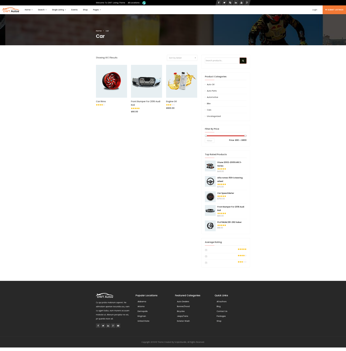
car (107, 30)
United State (143, 321)
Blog (219, 306)
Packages (221, 316)
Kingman (142, 316)
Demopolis (143, 311)
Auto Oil (210, 84)
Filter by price (212, 128)
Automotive (212, 97)
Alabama (142, 301)
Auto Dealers (183, 301)
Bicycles (181, 311)
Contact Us (222, 311)
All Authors (222, 301)
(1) (206, 250)
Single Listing (58, 9)
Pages (96, 9)
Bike (209, 103)
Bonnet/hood (183, 306)
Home (28, 9)
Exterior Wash (183, 321)
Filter (209, 140)
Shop (85, 9)
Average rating (213, 242)
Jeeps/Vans (182, 316)
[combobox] (182, 58)
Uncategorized (214, 116)
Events (74, 9)
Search (41, 9)
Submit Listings (335, 9)
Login (314, 9)
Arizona (141, 306)
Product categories (216, 76)
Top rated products (216, 154)
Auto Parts (212, 90)
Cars (209, 110)
